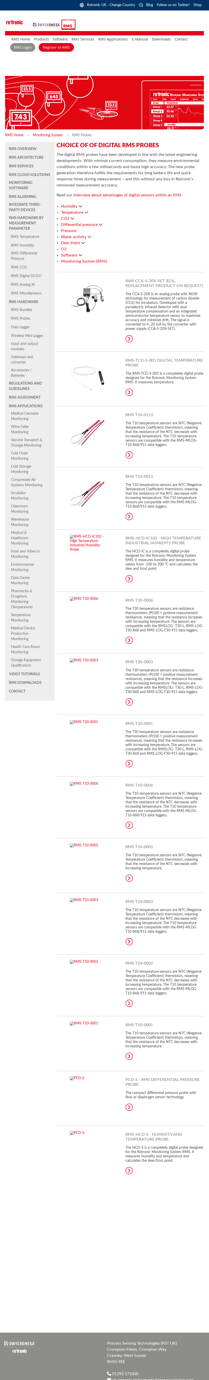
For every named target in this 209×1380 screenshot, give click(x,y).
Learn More (129, 339)
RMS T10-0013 (139, 477)
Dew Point (71, 243)
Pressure (68, 231)
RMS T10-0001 (139, 1025)
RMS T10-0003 (139, 902)
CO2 (65, 219)
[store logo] (47, 24)
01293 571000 (124, 1374)
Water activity (74, 237)
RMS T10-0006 (139, 785)
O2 (64, 249)
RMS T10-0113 (139, 415)
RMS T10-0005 (139, 847)
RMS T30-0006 (139, 600)
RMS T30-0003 (139, 662)
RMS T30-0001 (139, 724)
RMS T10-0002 (139, 963)
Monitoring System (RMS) (84, 261)
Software (69, 255)
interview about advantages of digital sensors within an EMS (127, 195)
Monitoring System (48, 135)
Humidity (70, 206)
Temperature (72, 212)
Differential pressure (80, 225)
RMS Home (14, 135)
